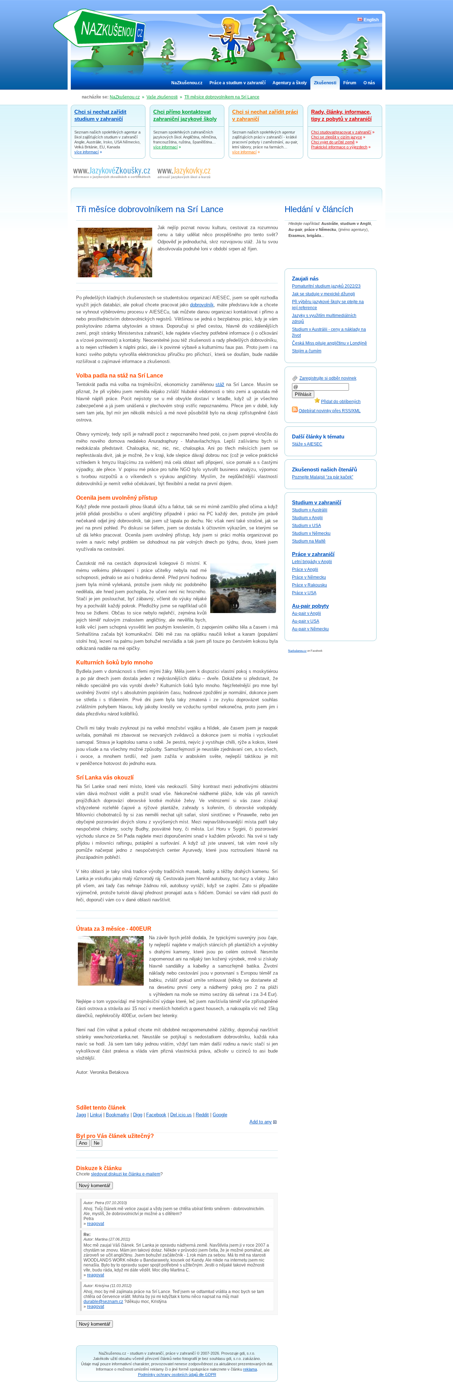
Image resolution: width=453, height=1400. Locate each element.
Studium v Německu (311, 533)
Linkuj (96, 1114)
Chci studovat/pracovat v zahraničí (341, 132)
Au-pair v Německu (310, 629)
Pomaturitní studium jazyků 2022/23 (326, 286)
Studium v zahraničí (316, 502)
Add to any (261, 1121)
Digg (137, 1114)
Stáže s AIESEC (307, 444)
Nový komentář (94, 1185)
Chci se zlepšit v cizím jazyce (336, 137)
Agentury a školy (290, 82)
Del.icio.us (181, 1114)
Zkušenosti (325, 82)
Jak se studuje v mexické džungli (323, 293)
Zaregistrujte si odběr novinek (327, 378)
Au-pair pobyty (310, 606)
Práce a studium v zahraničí (237, 82)
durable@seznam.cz (103, 1301)
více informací (86, 152)
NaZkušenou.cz (104, 27)
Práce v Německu (309, 577)
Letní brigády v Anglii (312, 561)
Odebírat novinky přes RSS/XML (330, 410)
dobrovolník (202, 304)
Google (220, 1114)
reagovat (95, 1223)
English (371, 19)
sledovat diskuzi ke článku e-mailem (125, 1174)
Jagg (81, 1114)
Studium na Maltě (309, 541)
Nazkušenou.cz (297, 650)
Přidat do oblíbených (341, 401)
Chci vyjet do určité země (333, 142)
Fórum (349, 82)
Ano (83, 1143)
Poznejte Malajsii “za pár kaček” (322, 477)
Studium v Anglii (307, 517)
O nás (369, 82)
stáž (220, 384)
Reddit (202, 1114)
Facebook (156, 1114)
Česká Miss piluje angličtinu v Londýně (329, 343)
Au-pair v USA (305, 621)
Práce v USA (304, 592)
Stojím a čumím (306, 350)
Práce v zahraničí (313, 554)
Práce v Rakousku (309, 585)
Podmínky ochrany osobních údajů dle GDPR (177, 1374)
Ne (96, 1143)
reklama (250, 1369)
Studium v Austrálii (309, 510)
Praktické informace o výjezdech (339, 147)
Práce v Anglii (305, 569)
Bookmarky (117, 1114)
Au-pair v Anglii (306, 613)
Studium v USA (306, 525)
